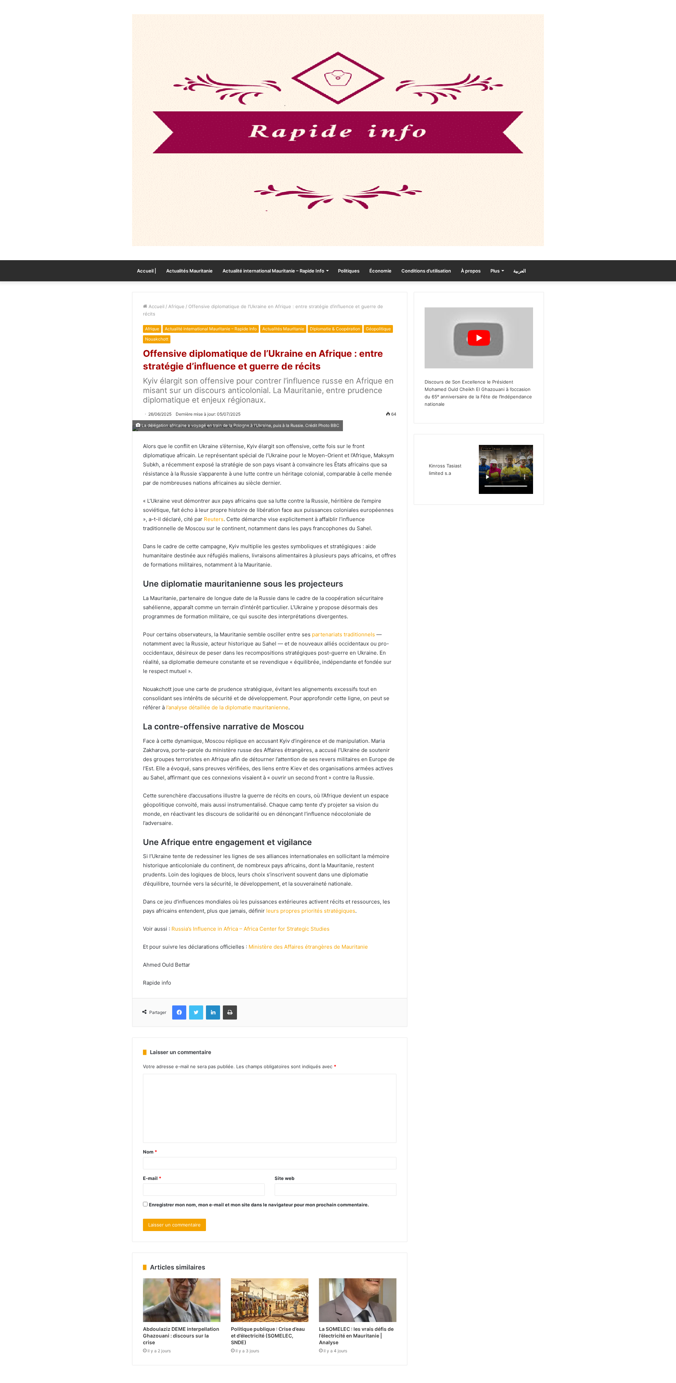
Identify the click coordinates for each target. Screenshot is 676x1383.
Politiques (348, 271)
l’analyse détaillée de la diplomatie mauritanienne (227, 707)
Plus (495, 271)
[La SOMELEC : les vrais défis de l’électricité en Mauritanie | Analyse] (357, 1300)
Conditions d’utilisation (426, 271)
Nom (150, 1152)
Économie (380, 271)
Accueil (155, 306)
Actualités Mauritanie (189, 271)
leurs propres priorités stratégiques (310, 910)
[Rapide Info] (338, 130)
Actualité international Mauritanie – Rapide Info (273, 271)
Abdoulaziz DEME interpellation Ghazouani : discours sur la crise (181, 1335)
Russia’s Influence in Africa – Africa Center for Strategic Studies (250, 928)
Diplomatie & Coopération (335, 328)
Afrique (176, 306)
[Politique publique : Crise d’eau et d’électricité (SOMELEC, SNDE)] (269, 1300)
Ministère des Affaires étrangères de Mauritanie (308, 946)
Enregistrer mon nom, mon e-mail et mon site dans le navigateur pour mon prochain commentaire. (259, 1204)
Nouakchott (156, 339)
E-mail (152, 1178)
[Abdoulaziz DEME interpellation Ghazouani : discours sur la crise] (181, 1300)
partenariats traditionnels (343, 634)
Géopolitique (378, 328)
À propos (471, 271)
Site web (284, 1178)
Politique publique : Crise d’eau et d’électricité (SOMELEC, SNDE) (268, 1335)
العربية (519, 271)
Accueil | (146, 271)
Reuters (214, 519)
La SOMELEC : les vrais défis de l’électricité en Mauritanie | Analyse (356, 1335)
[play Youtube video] (479, 337)
